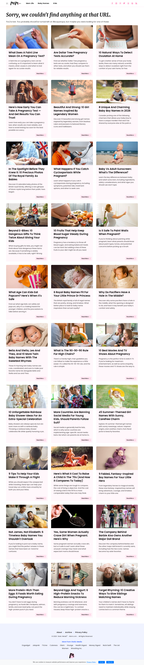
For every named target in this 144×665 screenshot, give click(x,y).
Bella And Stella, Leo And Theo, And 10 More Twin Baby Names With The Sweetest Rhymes (24, 355)
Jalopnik (36, 645)
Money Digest (94, 645)
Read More (40, 73)
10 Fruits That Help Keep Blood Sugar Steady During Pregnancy (71, 234)
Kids (55, 3)
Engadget (26, 645)
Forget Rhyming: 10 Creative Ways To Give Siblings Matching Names (117, 594)
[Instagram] (116, 3)
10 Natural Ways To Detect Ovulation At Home (115, 54)
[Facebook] (112, 3)
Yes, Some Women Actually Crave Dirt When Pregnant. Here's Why (71, 535)
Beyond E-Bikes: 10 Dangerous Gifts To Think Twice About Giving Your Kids (25, 235)
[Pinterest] (120, 3)
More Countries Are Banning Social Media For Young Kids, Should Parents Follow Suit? (72, 417)
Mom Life (30, 3)
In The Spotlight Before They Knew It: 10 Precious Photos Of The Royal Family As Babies (26, 174)
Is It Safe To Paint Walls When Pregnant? (113, 232)
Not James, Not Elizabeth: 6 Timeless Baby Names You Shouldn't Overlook (26, 535)
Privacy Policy (81, 632)
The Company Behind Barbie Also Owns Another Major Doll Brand (115, 535)
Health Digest (81, 645)
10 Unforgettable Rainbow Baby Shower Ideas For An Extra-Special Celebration (25, 415)
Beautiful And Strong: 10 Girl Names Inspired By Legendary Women (71, 111)
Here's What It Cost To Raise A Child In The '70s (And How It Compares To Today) (72, 477)
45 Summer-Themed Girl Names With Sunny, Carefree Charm (115, 415)
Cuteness (54, 645)
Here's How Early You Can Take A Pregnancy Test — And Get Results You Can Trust (25, 112)
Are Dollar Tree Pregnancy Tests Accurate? (70, 54)
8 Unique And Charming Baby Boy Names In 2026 (114, 109)
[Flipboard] (124, 3)
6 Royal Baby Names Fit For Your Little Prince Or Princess (72, 294)
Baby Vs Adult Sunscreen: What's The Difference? (115, 171)
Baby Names (43, 3)
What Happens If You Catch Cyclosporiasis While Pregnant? (71, 172)
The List (117, 645)
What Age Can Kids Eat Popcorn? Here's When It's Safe (25, 296)
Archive (68, 632)
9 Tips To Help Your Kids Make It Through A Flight (24, 476)
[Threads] (128, 3)
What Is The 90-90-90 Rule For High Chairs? (71, 352)
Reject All (110, 662)
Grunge (70, 645)
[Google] (132, 3)
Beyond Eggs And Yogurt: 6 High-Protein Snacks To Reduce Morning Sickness (71, 594)
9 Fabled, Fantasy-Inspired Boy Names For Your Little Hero (116, 477)
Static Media (62, 636)
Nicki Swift (107, 645)
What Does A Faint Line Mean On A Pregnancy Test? (27, 54)
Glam (62, 645)
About (59, 632)
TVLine (44, 645)
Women (65, 648)
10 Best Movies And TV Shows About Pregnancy (114, 352)
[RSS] (136, 3)
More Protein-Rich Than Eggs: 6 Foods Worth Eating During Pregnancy (26, 594)
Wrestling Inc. (76, 648)
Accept (101, 662)
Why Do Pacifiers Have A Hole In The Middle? (114, 294)
